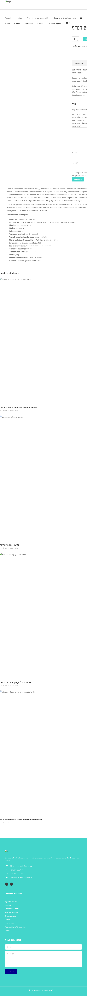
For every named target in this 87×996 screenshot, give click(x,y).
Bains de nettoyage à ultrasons (15, 682)
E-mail (75, 163)
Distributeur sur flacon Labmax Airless (18, 407)
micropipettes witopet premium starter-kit (21, 819)
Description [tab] (79, 63)
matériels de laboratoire (9, 411)
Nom (74, 152)
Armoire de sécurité (9, 545)
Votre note (77, 123)
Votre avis (76, 126)
